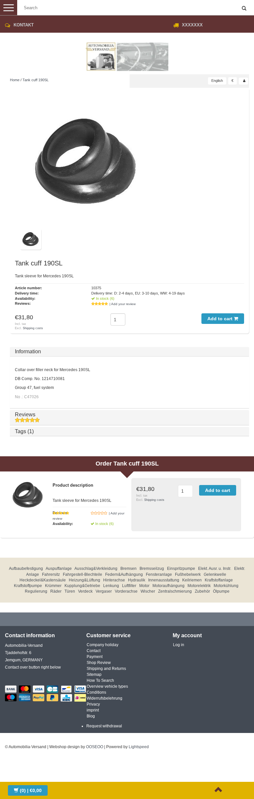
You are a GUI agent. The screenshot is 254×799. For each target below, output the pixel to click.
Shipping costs (33, 328)
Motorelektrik (199, 585)
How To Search (100, 680)
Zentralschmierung (175, 591)
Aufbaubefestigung (26, 568)
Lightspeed (139, 747)
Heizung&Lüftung (84, 580)
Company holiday (102, 645)
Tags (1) (24, 431)
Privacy (93, 704)
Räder (56, 591)
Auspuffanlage (59, 568)
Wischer (148, 591)
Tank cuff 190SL (35, 80)
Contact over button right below (33, 667)
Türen (69, 591)
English (217, 81)
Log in (178, 645)
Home (15, 80)
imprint (93, 710)
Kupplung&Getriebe (82, 585)
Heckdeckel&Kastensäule (43, 580)
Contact (94, 650)
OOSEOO (94, 747)
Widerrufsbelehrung (104, 698)
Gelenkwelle (215, 574)
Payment (95, 656)
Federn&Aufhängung (124, 574)
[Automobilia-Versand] (127, 54)
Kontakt (24, 24)
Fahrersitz (51, 574)
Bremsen (128, 568)
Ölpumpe (221, 591)
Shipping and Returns (106, 668)
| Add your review (122, 304)
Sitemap (94, 674)
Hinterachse (114, 580)
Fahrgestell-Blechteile (82, 574)
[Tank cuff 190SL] (86, 160)
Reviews (25, 414)
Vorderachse (126, 591)
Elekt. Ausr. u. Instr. (214, 568)
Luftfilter (129, 585)
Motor (144, 585)
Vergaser (104, 591)
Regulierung (36, 591)
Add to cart (220, 318)
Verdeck (85, 591)
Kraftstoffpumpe (28, 585)
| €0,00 (31, 790)
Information (28, 351)
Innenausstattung (163, 580)
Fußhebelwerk (188, 574)
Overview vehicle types (107, 686)
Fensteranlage (159, 574)
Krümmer (53, 585)
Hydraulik (136, 580)
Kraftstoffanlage (219, 580)
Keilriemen (192, 580)
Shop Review (99, 662)
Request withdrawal (104, 726)
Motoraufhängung (168, 585)
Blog (91, 716)
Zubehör (202, 591)
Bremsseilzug (152, 568)
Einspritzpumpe (181, 568)
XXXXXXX (192, 24)
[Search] (244, 8)
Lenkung (111, 585)
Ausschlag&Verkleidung (95, 568)
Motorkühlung (226, 585)
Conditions (96, 692)
